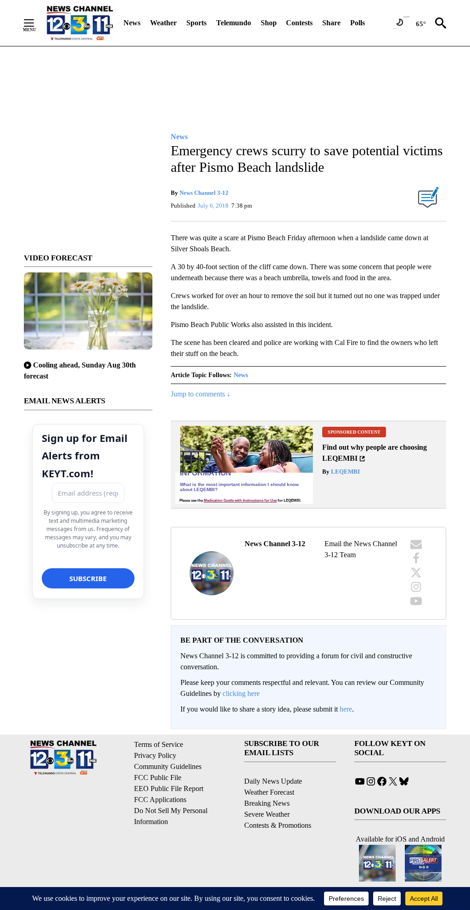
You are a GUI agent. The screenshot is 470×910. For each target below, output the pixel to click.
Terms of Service (158, 744)
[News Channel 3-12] (79, 23)
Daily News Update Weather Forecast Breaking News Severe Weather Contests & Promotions (277, 803)
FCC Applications (160, 799)
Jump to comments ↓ (200, 394)
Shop (269, 23)
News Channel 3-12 (204, 192)
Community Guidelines (167, 766)
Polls (357, 23)
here (346, 709)
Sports (196, 23)
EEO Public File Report (168, 788)
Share (331, 23)
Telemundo (233, 23)
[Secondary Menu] (36, 23)
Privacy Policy (155, 755)
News (131, 23)
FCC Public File (157, 777)
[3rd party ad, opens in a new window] (244, 464)
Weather (163, 23)
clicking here (241, 693)
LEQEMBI (345, 471)
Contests (299, 23)
